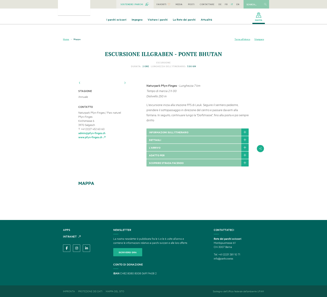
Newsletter (122, 230)
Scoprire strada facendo (166, 163)
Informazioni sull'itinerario (168, 132)
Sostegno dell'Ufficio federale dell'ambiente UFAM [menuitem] (238, 291)
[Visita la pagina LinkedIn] (86, 248)
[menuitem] (135, 4)
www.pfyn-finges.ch (90, 137)
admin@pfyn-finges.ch (91, 133)
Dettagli (155, 140)
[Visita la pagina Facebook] (66, 248)
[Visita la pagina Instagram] (76, 248)
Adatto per (157, 155)
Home (66, 39)
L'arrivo (154, 147)
